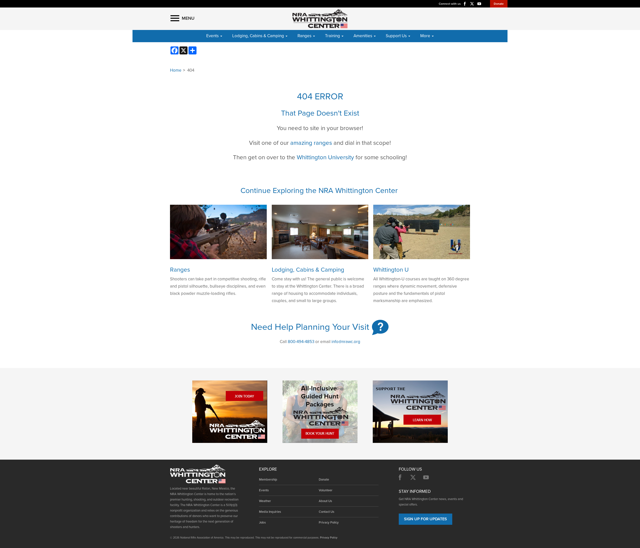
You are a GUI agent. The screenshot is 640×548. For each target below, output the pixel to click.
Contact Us (326, 512)
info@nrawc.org (346, 341)
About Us (325, 501)
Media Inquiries (270, 512)
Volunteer (325, 490)
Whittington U (391, 269)
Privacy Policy (329, 523)
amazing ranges (311, 143)
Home (176, 70)
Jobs (262, 523)
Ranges (180, 269)
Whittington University (325, 157)
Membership (268, 480)
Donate (499, 3)
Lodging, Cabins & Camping (308, 269)
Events (264, 490)
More (425, 35)
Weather (265, 501)
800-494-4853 (301, 341)
